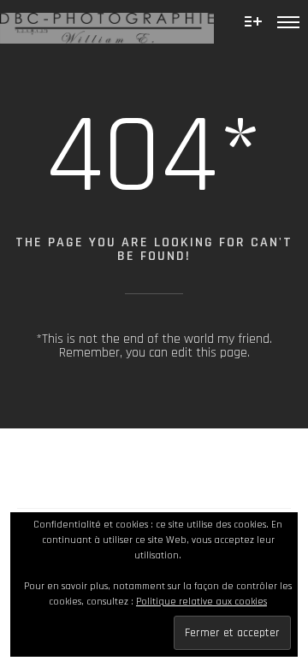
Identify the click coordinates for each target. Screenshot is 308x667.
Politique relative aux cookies (201, 601)
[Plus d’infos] (253, 21)
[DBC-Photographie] (107, 22)
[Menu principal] (288, 21)
